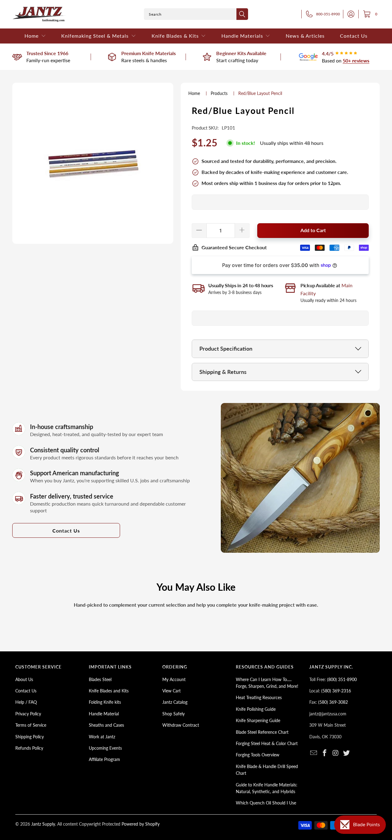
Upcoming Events (105, 748)
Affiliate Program (104, 759)
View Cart (171, 690)
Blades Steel (100, 679)
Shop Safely (173, 713)
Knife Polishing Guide (256, 709)
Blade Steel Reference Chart (262, 732)
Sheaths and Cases (106, 725)
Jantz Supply (43, 824)
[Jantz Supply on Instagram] (335, 753)
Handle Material (104, 713)
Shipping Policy (29, 736)
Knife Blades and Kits (109, 690)
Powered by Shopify (141, 824)
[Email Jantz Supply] (313, 753)
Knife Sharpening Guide (258, 720)
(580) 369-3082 (333, 702)
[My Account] (349, 14)
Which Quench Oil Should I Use (266, 802)
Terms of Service (30, 725)
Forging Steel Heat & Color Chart (267, 743)
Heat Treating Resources (259, 697)
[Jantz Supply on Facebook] (325, 753)
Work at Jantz (102, 736)
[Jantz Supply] (39, 14)
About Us (24, 679)
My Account (174, 679)
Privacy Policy (28, 713)
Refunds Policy (29, 748)
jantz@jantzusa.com (327, 713)
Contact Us (66, 530)
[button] (35, 35)
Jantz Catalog (174, 702)
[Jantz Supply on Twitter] (346, 753)
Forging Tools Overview (257, 754)
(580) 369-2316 (336, 690)
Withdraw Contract (180, 725)
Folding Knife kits (105, 702)
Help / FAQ (26, 702)
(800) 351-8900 (342, 679)
